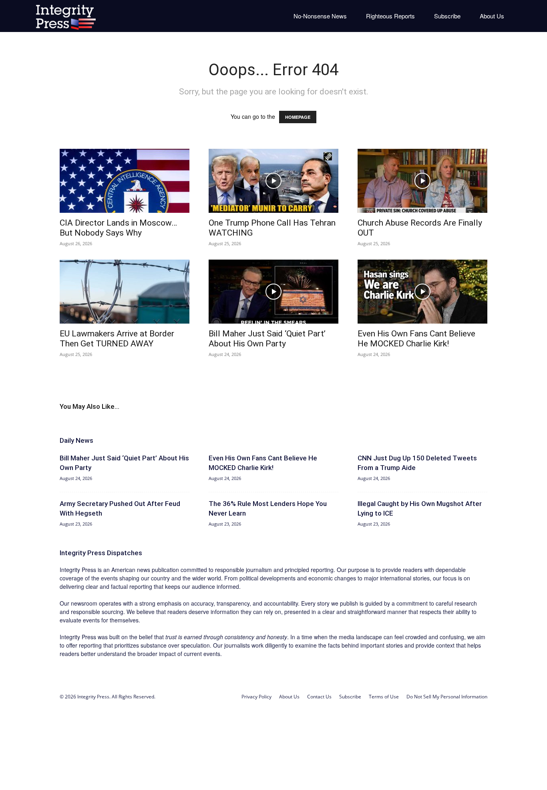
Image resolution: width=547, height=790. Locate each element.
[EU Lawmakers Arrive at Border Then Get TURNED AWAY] (124, 292)
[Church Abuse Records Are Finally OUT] (422, 181)
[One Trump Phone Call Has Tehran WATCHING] (273, 181)
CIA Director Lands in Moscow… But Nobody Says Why (118, 228)
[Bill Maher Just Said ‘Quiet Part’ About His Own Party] (273, 292)
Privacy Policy (256, 696)
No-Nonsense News (320, 16)
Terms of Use (384, 696)
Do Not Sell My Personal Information (446, 696)
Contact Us (319, 696)
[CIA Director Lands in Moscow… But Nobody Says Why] (124, 181)
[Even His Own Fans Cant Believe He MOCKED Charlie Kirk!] (422, 292)
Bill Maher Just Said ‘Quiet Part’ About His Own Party (267, 338)
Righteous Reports (390, 16)
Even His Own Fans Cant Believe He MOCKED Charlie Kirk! (416, 338)
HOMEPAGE (297, 117)
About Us (492, 16)
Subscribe (447, 16)
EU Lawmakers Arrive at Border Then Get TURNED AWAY (117, 338)
